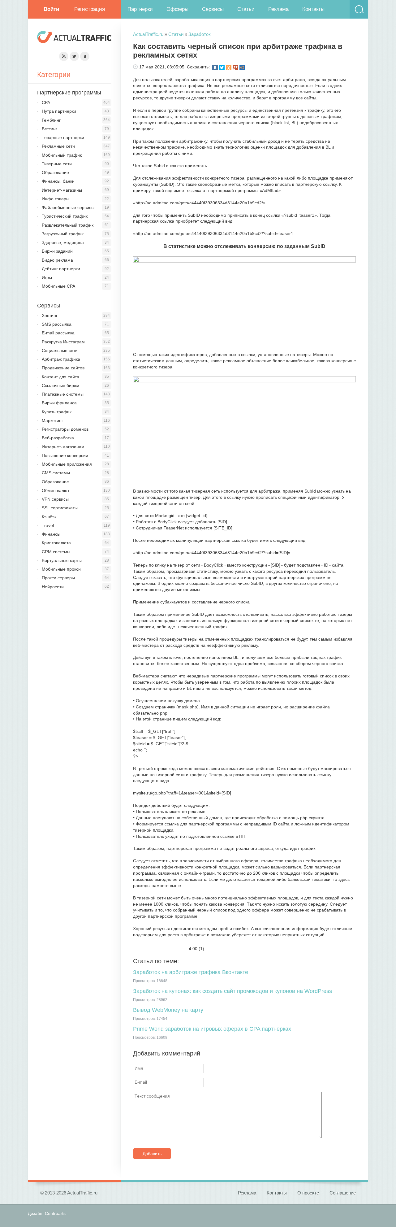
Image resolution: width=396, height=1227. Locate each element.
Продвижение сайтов (63, 367)
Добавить (152, 1153)
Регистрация (89, 9)
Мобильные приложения (67, 464)
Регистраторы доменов (65, 429)
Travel (48, 525)
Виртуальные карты (62, 560)
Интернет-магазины (62, 190)
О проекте (308, 1192)
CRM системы (56, 551)
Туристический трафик (65, 216)
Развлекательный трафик (67, 225)
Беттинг (49, 128)
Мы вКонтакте (84, 56)
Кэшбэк (49, 516)
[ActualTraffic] (74, 38)
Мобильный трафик (62, 155)
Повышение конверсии (65, 455)
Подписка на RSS (63, 56)
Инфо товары (55, 198)
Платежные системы (63, 394)
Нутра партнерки (59, 111)
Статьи (246, 9)
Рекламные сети (58, 146)
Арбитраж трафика (61, 359)
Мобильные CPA (58, 286)
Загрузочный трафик (63, 233)
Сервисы (213, 9)
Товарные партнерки (63, 137)
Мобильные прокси (61, 569)
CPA (46, 102)
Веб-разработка (58, 437)
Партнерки (140, 9)
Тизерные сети (57, 163)
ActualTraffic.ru (148, 34)
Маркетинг (52, 420)
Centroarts (55, 1213)
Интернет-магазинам (63, 446)
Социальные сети (60, 350)
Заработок (199, 34)
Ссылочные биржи (60, 385)
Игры (47, 277)
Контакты (313, 9)
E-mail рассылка (58, 332)
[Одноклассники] (228, 67)
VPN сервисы (55, 499)
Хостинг (50, 315)
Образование (55, 172)
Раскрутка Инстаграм (63, 341)
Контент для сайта (60, 376)
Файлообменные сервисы (68, 207)
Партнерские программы (69, 92)
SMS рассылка (56, 324)
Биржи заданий (57, 251)
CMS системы (56, 472)
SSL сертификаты (60, 507)
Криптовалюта (56, 542)
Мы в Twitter (74, 56)
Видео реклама (57, 260)
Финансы (51, 534)
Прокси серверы (58, 577)
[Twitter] (222, 67)
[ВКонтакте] (215, 67)
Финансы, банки (58, 181)
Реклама (278, 9)
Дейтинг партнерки (61, 268)
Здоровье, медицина (63, 242)
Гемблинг (51, 120)
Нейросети (53, 586)
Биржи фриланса (59, 402)
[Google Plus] (235, 67)
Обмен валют (55, 490)
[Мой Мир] (242, 67)
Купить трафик (56, 411)
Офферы (177, 9)
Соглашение (342, 1192)
